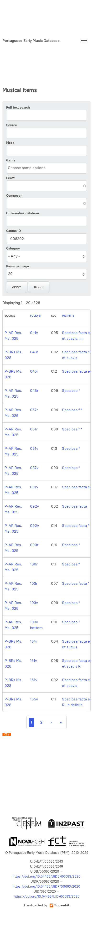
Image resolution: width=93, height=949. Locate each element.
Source (11, 125)
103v (34, 602)
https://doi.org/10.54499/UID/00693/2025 (46, 896)
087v (34, 467)
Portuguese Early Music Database (31, 40)
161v (33, 680)
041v (34, 332)
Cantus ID (13, 231)
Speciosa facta (74, 506)
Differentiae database (22, 213)
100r (34, 564)
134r (33, 641)
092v (34, 506)
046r (34, 390)
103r (33, 583)
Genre (11, 160)
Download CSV (6, 736)
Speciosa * (71, 390)
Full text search (18, 107)
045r (34, 371)
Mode (10, 143)
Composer (14, 196)
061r (34, 429)
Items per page (17, 266)
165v (34, 699)
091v (34, 487)
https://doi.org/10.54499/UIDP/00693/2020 (46, 886)
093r (34, 545)
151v (33, 660)
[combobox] (29, 168)
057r (34, 410)
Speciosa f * (72, 410)
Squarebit (61, 905)
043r (34, 352)
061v (34, 448)
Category (13, 248)
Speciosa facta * (75, 525)
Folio (34, 315)
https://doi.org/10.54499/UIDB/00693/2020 (47, 876)
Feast (10, 178)
